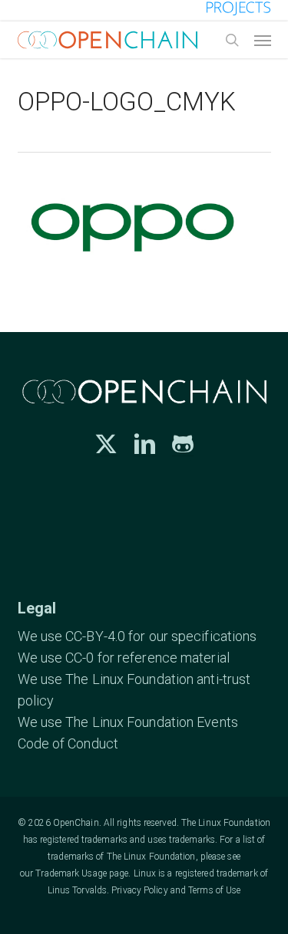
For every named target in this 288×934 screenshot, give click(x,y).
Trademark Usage (71, 873)
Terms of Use (214, 890)
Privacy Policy (139, 890)
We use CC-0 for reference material (124, 658)
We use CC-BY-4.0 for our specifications (137, 636)
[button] (262, 40)
